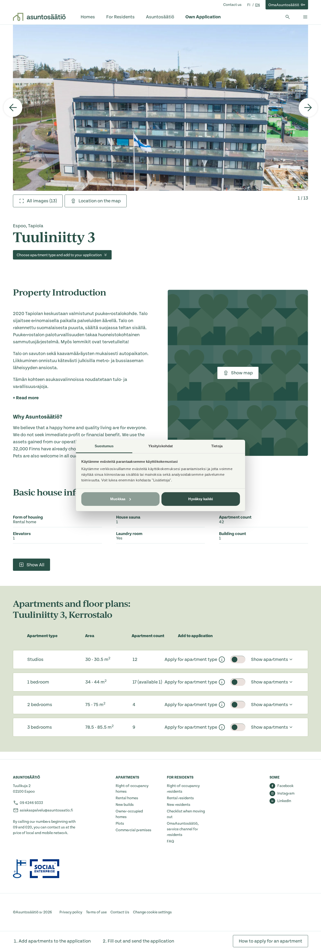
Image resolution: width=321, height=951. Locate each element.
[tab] (38, 201)
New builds (125, 805)
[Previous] (13, 107)
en (257, 5)
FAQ (170, 841)
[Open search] (287, 16)
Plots (120, 823)
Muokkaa (117, 499)
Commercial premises (133, 830)
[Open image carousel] (160, 107)
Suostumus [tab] (104, 446)
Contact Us (119, 912)
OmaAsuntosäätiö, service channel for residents (183, 829)
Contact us (232, 5)
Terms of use (96, 912)
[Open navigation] (305, 17)
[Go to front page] (39, 16)
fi (249, 5)
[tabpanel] (160, 107)
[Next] (308, 107)
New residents (178, 805)
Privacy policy (70, 912)
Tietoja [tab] (217, 446)
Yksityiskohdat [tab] (160, 446)
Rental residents (180, 798)
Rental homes (127, 798)
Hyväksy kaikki (200, 499)
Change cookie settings (152, 912)
